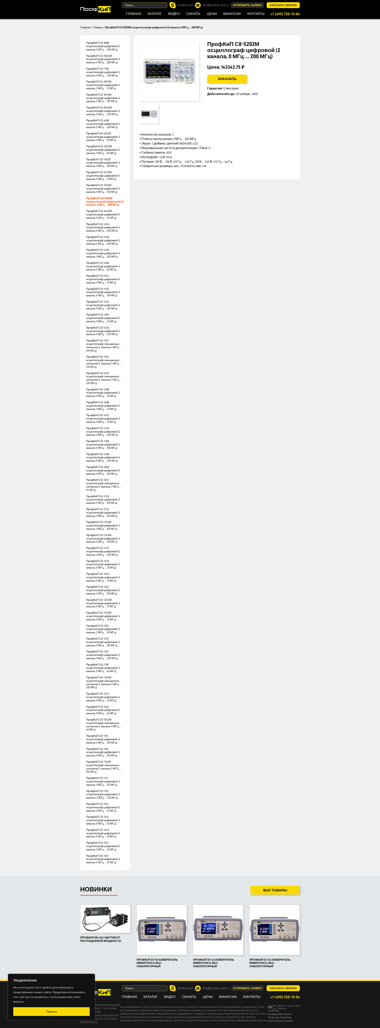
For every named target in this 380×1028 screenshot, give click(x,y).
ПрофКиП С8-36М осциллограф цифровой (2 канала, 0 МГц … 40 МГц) (103, 405)
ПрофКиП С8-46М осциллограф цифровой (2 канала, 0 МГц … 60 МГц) (103, 266)
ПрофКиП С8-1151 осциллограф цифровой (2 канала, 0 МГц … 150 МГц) (103, 781)
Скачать (193, 13)
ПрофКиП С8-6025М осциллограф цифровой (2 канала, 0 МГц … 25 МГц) (103, 214)
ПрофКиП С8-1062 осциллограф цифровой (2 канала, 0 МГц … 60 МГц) (103, 710)
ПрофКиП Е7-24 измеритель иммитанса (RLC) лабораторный (213, 963)
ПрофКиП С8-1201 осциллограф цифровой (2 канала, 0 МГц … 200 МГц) (103, 655)
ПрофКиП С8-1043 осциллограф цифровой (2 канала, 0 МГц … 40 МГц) (103, 833)
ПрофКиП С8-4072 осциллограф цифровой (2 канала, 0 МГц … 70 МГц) (103, 418)
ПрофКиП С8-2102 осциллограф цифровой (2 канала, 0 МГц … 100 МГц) (103, 590)
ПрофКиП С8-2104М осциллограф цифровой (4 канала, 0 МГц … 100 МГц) (103, 538)
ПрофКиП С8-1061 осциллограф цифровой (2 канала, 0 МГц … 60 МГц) (103, 846)
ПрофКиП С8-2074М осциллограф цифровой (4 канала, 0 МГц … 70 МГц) (103, 616)
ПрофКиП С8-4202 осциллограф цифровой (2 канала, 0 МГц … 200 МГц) (103, 331)
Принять (51, 1011)
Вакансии (232, 13)
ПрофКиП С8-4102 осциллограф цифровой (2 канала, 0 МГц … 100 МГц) (103, 292)
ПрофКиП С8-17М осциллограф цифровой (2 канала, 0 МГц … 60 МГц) (103, 668)
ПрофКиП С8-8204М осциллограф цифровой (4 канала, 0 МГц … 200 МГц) (103, 111)
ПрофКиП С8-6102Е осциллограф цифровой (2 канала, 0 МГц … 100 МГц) (103, 162)
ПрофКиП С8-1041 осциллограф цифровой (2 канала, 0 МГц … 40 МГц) (103, 807)
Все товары (275, 890)
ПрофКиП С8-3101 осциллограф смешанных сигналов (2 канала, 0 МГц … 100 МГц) (103, 345)
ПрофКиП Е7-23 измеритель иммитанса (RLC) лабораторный (270, 963)
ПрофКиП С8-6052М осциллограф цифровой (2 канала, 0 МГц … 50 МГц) (103, 149)
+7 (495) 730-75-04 (285, 14)
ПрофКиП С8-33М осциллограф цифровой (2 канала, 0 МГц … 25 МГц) (103, 393)
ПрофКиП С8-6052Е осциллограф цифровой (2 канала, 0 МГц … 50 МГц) (103, 137)
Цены (212, 13)
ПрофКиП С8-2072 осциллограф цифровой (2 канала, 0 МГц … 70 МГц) (103, 564)
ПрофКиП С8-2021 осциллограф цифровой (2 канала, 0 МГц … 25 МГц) (103, 697)
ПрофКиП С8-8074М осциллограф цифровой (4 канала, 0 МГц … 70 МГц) (103, 85)
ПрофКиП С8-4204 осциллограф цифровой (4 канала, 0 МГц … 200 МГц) (103, 227)
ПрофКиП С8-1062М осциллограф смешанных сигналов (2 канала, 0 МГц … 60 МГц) (103, 724)
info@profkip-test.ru (216, 5)
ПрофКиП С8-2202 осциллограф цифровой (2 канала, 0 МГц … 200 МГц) (103, 431)
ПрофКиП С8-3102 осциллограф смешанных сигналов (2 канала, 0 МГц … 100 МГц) (103, 361)
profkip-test (185, 5)
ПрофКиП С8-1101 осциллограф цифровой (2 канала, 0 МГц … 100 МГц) (103, 739)
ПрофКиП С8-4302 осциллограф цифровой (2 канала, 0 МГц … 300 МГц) (103, 240)
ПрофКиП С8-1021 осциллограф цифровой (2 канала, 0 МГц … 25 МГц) (103, 859)
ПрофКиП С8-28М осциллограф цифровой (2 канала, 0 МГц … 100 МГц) (103, 470)
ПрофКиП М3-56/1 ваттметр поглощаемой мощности (100, 939)
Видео (174, 13)
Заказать (227, 79)
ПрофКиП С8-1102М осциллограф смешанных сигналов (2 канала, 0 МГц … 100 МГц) (103, 766)
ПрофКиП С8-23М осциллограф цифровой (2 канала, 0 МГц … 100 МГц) (103, 444)
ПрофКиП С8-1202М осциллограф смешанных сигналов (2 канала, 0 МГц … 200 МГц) (103, 682)
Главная (133, 13)
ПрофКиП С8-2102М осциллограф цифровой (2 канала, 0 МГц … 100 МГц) (103, 525)
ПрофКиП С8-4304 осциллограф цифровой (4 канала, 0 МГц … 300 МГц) (103, 253)
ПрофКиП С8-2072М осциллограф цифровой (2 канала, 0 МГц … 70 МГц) (103, 603)
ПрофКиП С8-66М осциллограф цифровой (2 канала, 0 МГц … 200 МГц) (103, 123)
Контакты (255, 13)
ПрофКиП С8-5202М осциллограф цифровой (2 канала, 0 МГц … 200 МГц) (105, 201)
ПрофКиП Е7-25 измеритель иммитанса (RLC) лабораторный (157, 963)
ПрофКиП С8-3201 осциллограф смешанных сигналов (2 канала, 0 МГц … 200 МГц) (103, 378)
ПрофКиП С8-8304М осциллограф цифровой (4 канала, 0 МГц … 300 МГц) (103, 59)
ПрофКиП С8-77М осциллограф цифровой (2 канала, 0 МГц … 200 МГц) (103, 72)
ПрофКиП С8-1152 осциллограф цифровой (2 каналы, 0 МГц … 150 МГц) (103, 794)
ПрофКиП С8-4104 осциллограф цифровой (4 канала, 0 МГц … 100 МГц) (103, 305)
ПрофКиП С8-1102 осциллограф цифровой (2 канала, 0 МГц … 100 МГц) (103, 752)
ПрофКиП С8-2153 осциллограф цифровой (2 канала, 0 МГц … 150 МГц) (103, 512)
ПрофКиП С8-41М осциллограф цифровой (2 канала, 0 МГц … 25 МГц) (103, 318)
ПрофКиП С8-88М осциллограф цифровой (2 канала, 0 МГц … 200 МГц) (103, 46)
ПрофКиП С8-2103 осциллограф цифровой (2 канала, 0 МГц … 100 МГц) (103, 499)
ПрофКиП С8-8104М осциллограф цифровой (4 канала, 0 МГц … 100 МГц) (103, 98)
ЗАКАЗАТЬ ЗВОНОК (283, 5)
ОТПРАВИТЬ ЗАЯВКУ (247, 5)
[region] (51, 997)
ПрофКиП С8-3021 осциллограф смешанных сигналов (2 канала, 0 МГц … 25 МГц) (103, 484)
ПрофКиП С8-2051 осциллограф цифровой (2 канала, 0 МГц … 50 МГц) (103, 629)
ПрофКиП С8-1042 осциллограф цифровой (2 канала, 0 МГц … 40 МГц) (103, 820)
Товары (98, 27)
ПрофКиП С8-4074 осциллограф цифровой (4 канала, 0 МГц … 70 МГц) (103, 279)
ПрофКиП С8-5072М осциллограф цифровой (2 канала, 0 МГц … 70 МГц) (103, 175)
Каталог (155, 13)
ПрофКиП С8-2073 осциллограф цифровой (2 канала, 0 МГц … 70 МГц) (103, 577)
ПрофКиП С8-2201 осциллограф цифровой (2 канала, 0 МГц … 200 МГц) (103, 551)
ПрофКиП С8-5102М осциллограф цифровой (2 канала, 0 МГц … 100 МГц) (103, 188)
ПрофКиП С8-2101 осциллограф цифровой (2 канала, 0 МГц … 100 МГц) (103, 642)
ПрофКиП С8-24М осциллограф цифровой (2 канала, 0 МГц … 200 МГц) (103, 457)
